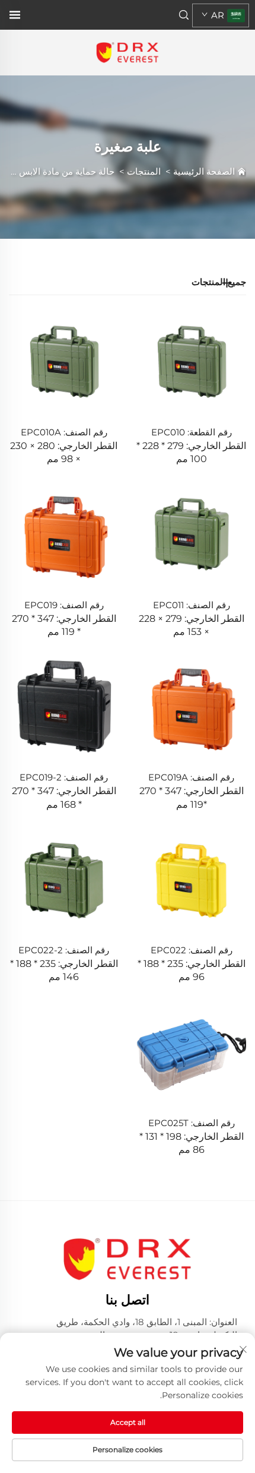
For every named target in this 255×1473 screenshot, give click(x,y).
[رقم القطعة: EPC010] (191, 361)
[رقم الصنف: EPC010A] (64, 361)
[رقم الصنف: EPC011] (191, 533)
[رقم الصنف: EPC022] (191, 879)
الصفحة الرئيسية (204, 171)
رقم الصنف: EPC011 (191, 605)
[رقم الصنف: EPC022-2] (64, 879)
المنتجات (144, 171)
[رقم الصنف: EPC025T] (191, 1052)
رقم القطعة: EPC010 (191, 432)
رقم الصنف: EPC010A (64, 432)
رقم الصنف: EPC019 (64, 605)
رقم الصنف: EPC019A (191, 777)
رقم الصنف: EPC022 (191, 950)
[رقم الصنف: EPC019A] (191, 706)
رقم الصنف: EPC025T (191, 1123)
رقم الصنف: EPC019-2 (64, 777)
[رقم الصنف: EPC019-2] (64, 706)
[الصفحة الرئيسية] (127, 52)
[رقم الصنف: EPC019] (64, 533)
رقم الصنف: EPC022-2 (63, 950)
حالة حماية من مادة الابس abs (57, 171)
